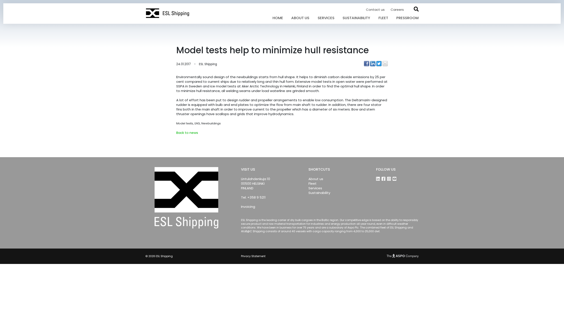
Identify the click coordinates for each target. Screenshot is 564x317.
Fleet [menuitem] (312, 183)
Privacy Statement (253, 256)
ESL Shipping (208, 64)
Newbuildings (211, 123)
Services (326, 17)
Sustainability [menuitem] (319, 192)
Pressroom (407, 17)
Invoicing (248, 206)
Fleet (383, 17)
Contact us (376, 9)
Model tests (184, 123)
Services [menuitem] (315, 188)
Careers (397, 9)
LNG (197, 123)
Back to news (187, 132)
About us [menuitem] (315, 179)
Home (278, 17)
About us (300, 17)
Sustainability (356, 17)
